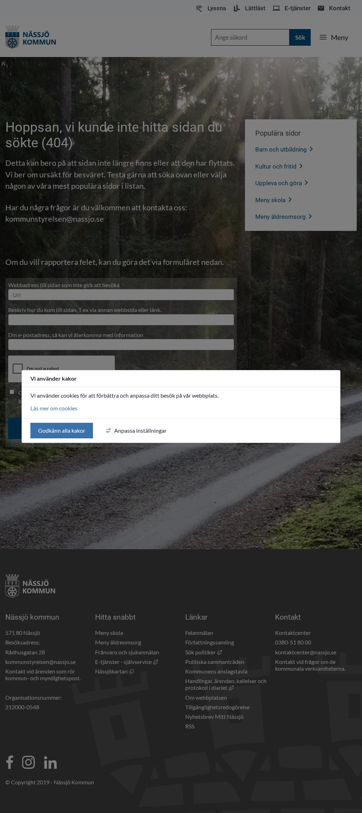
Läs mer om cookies (53, 408)
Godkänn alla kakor (61, 430)
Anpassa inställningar (140, 430)
